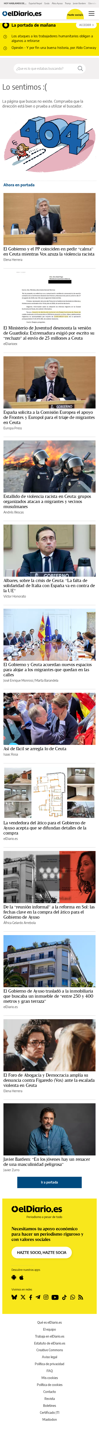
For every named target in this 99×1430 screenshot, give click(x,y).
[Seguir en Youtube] (55, 1297)
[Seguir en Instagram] (46, 1297)
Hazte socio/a (75, 14)
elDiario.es (10, 839)
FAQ (50, 1371)
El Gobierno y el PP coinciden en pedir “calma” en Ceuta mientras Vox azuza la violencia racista (48, 251)
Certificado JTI (49, 1412)
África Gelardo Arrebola (19, 923)
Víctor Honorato (14, 596)
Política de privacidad (49, 1364)
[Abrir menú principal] (91, 13)
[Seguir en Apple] (21, 1277)
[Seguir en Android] (14, 1277)
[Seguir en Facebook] (30, 1297)
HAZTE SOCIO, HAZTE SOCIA (41, 1252)
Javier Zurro (11, 1170)
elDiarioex (10, 344)
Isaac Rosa (10, 754)
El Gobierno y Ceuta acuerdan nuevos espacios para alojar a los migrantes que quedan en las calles (47, 669)
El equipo (49, 1329)
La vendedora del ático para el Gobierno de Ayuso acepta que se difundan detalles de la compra (44, 828)
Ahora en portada (19, 185)
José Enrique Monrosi (18, 680)
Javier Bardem (79, 3)
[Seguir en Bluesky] (14, 1297)
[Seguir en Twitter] (23, 1297)
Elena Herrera (12, 260)
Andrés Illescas (13, 512)
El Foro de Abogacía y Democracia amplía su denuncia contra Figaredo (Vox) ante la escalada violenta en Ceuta (49, 1080)
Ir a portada (49, 1182)
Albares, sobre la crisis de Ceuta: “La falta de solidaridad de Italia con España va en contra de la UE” (49, 585)
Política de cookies (49, 1385)
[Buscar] (80, 68)
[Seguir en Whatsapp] (72, 1297)
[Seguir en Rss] (80, 1297)
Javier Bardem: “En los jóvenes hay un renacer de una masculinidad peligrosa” (46, 1161)
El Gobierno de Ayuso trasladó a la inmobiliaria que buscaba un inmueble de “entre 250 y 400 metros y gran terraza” (48, 996)
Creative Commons (49, 1350)
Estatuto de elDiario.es (49, 1343)
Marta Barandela (46, 680)
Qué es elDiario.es (49, 1322)
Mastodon (49, 1419)
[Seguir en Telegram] (37, 1297)
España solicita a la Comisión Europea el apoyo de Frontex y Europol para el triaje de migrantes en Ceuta (49, 417)
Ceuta (47, 3)
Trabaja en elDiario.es (49, 1336)
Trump (68, 3)
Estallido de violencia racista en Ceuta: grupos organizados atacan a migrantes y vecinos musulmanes (47, 501)
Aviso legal (49, 1357)
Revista (49, 1399)
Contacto (49, 1392)
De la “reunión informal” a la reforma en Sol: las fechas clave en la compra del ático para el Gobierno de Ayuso (49, 912)
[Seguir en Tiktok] (64, 1297)
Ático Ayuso (57, 3)
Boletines (49, 1406)
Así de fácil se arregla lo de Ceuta (34, 748)
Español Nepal (35, 3)
